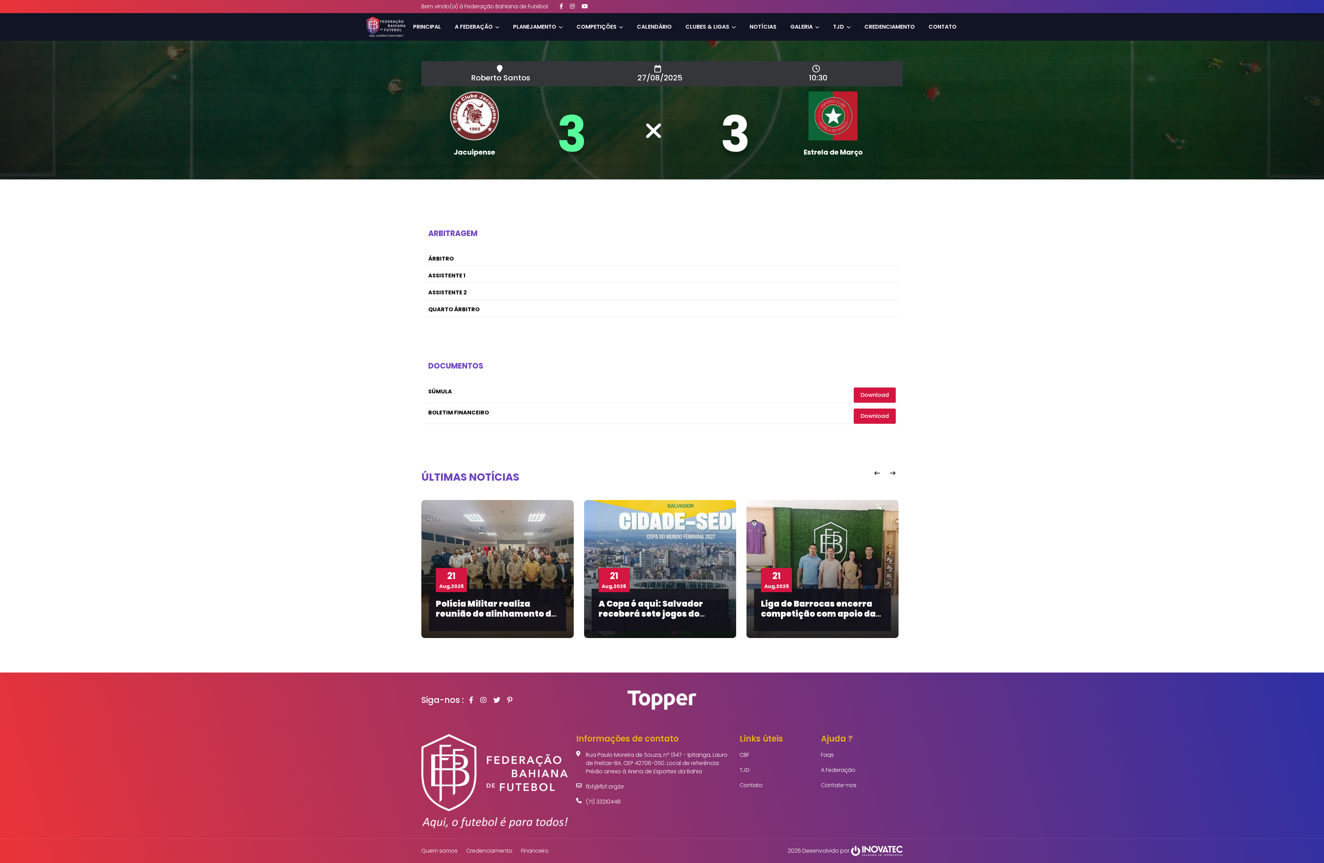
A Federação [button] (474, 27)
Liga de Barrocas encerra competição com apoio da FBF (735, 613)
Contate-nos (838, 785)
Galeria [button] (801, 27)
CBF (744, 755)
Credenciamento (889, 27)
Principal (427, 27)
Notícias (763, 27)
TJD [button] (838, 27)
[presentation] (877, 473)
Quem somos (439, 851)
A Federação (838, 770)
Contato (942, 27)
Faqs (827, 755)
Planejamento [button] (534, 27)
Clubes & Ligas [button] (707, 27)
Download (875, 395)
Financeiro (535, 851)
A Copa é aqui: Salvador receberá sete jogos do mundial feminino (567, 613)
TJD (745, 770)
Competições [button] (596, 27)
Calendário (654, 27)
